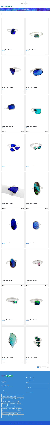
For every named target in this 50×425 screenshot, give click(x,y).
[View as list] (26, 14)
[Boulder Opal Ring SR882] (37, 264)
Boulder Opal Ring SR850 (7, 203)
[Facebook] (23, 1)
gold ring (20, 408)
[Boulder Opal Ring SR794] (13, 110)
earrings (3, 406)
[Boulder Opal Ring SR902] (37, 341)
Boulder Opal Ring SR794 (7, 126)
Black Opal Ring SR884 (7, 49)
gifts (6, 406)
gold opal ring (11, 408)
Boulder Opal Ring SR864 (7, 242)
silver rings (15, 415)
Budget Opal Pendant (5, 403)
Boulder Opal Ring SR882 (31, 280)
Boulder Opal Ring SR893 (7, 357)
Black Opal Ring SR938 (31, 49)
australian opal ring (13, 396)
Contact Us (28, 384)
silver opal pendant (5, 415)
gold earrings (10, 406)
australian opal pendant (5, 396)
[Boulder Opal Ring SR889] (37, 303)
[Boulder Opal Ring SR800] (37, 110)
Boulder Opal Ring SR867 (31, 242)
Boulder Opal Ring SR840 (7, 164)
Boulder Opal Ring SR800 (31, 126)
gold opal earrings (16, 406)
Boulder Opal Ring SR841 (31, 164)
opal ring (19, 411)
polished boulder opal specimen (11, 413)
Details (23, 54)
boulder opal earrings (13, 398)
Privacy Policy (28, 387)
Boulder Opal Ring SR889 (31, 319)
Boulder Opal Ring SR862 (31, 203)
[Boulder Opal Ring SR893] (13, 341)
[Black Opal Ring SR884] (13, 32)
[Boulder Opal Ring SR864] (13, 225)
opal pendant (9, 411)
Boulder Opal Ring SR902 (31, 357)
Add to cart (4, 54)
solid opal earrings (20, 415)
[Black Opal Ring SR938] (37, 32)
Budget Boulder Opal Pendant (13, 401)
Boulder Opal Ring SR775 (31, 87)
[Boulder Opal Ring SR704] (13, 71)
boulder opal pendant (20, 398)
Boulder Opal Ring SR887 (7, 319)
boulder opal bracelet (5, 398)
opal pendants (15, 411)
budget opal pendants (13, 403)
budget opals (19, 403)
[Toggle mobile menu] (48, 6)
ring (17, 413)
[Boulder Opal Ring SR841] (37, 148)
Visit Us (27, 382)
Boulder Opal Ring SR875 (7, 280)
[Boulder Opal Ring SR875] (13, 264)
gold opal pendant (4, 408)
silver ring (10, 415)
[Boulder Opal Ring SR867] (37, 225)
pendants (3, 413)
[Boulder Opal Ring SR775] (37, 71)
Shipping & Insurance (30, 377)
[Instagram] (25, 1)
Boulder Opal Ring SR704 (7, 87)
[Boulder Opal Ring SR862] (37, 187)
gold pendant (16, 408)
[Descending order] (12, 14)
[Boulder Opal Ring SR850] (13, 187)
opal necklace (4, 411)
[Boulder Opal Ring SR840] (13, 148)
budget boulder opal (5, 401)
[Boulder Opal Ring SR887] (13, 303)
